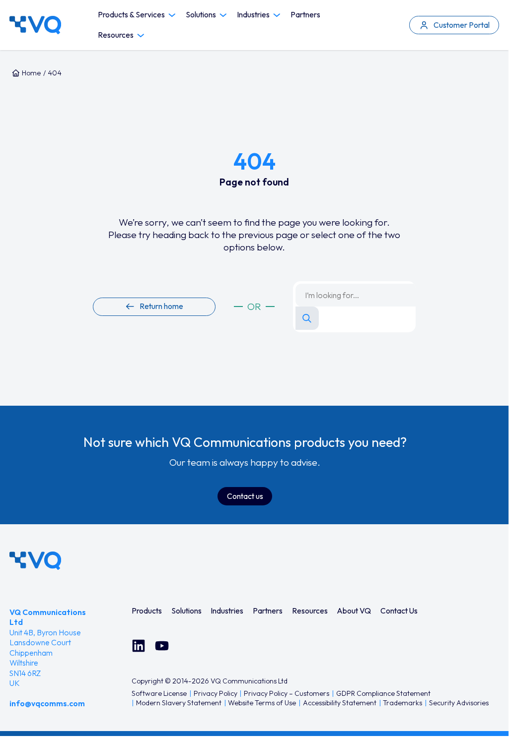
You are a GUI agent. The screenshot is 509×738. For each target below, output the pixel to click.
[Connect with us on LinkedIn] (138, 646)
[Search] (307, 318)
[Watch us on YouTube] (162, 646)
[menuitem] (147, 611)
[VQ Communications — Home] (35, 25)
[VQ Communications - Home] (35, 561)
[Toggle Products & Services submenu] (172, 15)
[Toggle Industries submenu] (277, 15)
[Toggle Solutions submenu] (223, 15)
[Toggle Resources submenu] (140, 35)
